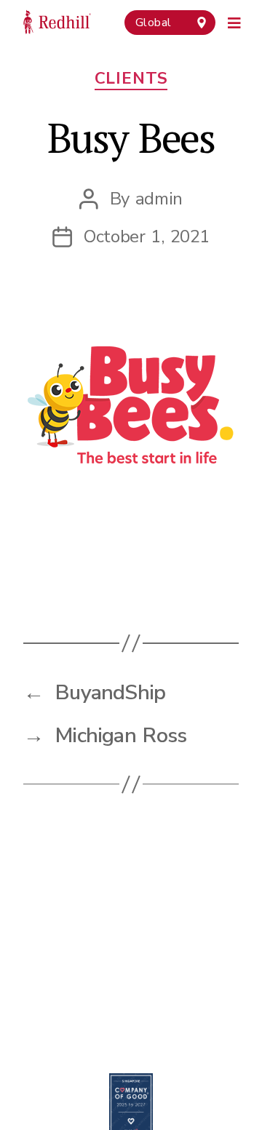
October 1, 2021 (147, 236)
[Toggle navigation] (234, 21)
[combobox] (169, 22)
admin (159, 198)
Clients (131, 78)
